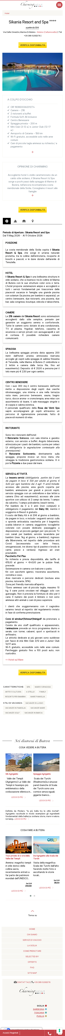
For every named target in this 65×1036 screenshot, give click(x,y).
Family (42, 692)
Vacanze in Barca (33, 713)
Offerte (32, 962)
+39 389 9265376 (42, 982)
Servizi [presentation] (15, 221)
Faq (32, 968)
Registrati (14, 1033)
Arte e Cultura (13, 692)
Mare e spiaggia (43, 687)
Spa (28, 687)
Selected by (32, 957)
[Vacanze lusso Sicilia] (35, 4)
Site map (32, 973)
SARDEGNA (38, 1009)
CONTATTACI (23, 982)
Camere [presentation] (24, 221)
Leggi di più (17, 797)
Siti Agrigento (12, 774)
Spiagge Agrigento (42, 774)
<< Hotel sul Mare (14, 660)
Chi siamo (32, 935)
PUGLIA (40, 1016)
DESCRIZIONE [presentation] (7, 221)
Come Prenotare (32, 951)
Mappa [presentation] (33, 221)
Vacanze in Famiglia (15, 708)
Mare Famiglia (37, 697)
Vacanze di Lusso (34, 703)
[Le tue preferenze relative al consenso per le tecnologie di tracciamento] (59, 1030)
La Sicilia (32, 946)
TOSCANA (39, 1013)
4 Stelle (30, 692)
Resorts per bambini (15, 697)
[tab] (7, 221)
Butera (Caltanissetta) (47, 32)
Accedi (6, 1033)
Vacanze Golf (12, 713)
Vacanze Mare (37, 708)
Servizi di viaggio (32, 940)
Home (32, 929)
